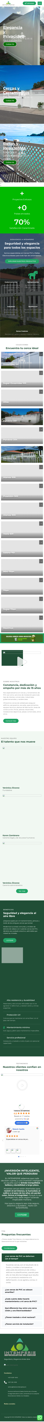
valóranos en (20, 1123)
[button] (22, 662)
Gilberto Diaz (17, 1129)
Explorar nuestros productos (22, 261)
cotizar (9, 940)
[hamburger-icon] (40, 3)
